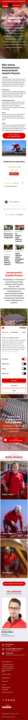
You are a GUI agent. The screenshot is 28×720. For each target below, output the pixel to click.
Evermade (12, 716)
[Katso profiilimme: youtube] (11, 700)
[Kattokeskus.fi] (7, 706)
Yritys (4, 684)
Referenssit (6, 677)
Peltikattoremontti (8, 666)
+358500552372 (5, 634)
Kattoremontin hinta (6, 671)
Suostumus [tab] (5, 332)
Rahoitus (5, 681)
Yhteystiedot (6, 687)
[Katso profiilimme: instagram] (6, 700)
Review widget (9, 214)
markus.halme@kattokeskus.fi (8, 635)
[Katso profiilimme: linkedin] (14, 700)
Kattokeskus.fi (5, 5)
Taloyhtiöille (6, 674)
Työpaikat (5, 689)
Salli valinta (14, 385)
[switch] (24, 364)
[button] (17, 5)
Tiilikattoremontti (8, 664)
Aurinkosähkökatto (8, 668)
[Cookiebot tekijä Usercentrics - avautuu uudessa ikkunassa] (19, 328)
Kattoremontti (7, 661)
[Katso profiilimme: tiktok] (8, 700)
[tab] (4, 209)
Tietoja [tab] (23, 332)
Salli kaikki (14, 380)
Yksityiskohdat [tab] (14, 332)
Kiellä (14, 390)
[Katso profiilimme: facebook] (3, 700)
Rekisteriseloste (7, 692)
